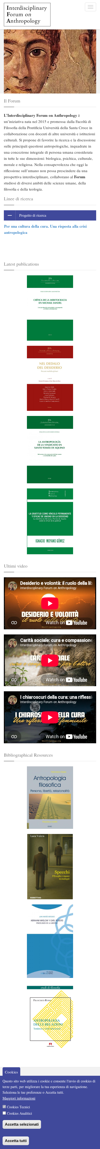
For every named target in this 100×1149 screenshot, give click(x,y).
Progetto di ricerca (32, 215)
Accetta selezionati (22, 1124)
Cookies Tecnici (18, 1106)
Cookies (11, 1071)
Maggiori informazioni (19, 1098)
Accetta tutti (16, 1140)
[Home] (25, 14)
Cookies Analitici (19, 1113)
